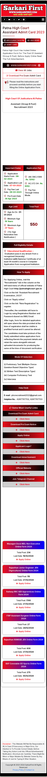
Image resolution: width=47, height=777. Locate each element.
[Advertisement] (23, 140)
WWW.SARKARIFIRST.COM (23, 65)
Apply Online (24, 559)
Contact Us (30, 770)
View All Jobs (24, 70)
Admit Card (12, 45)
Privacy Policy (18, 770)
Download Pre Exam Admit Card (24, 75)
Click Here (24, 419)
